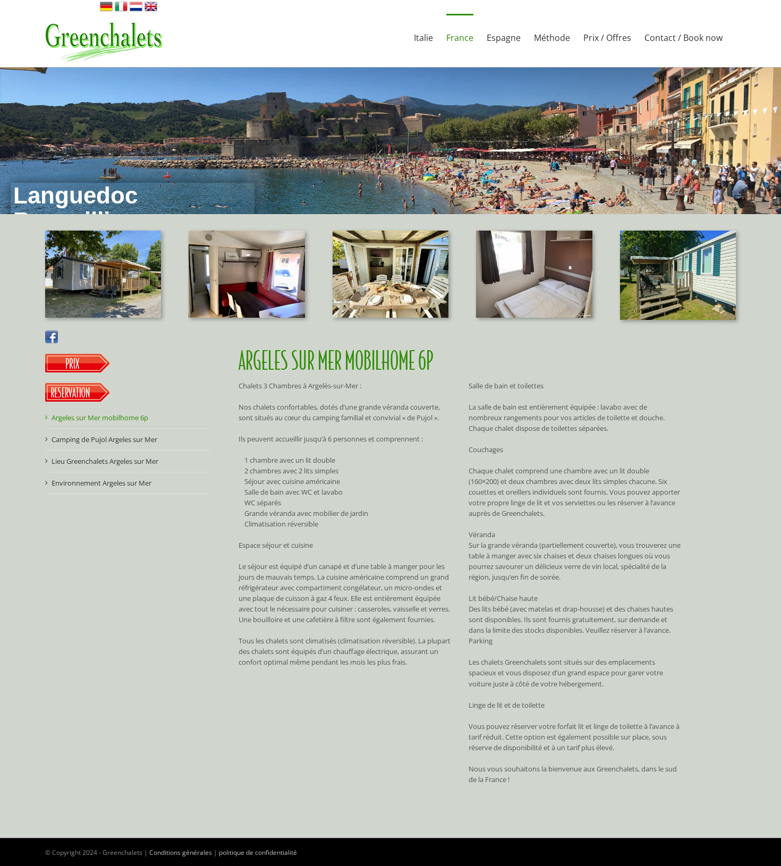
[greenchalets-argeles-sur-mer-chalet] (678, 234)
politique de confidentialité (258, 852)
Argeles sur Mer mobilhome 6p (100, 417)
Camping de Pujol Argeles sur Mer (104, 439)
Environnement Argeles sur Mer (101, 483)
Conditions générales (180, 852)
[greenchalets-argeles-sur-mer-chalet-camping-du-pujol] (390, 234)
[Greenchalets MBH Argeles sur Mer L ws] (103, 234)
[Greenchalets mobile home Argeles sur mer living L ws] (246, 234)
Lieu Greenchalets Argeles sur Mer (105, 461)
